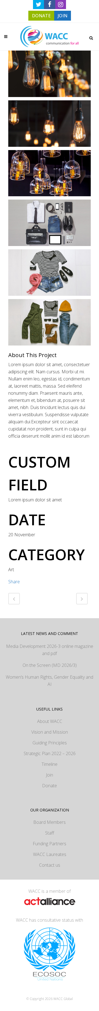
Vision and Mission (49, 732)
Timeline (49, 764)
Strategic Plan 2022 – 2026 (50, 753)
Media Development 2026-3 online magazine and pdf (49, 649)
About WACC (49, 721)
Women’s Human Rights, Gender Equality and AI (49, 680)
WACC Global (63, 998)
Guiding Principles (49, 743)
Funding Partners (49, 844)
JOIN (62, 16)
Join (49, 775)
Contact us (49, 865)
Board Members (49, 822)
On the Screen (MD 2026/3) (50, 665)
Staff (49, 833)
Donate (49, 786)
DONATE (41, 16)
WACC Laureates (49, 854)
